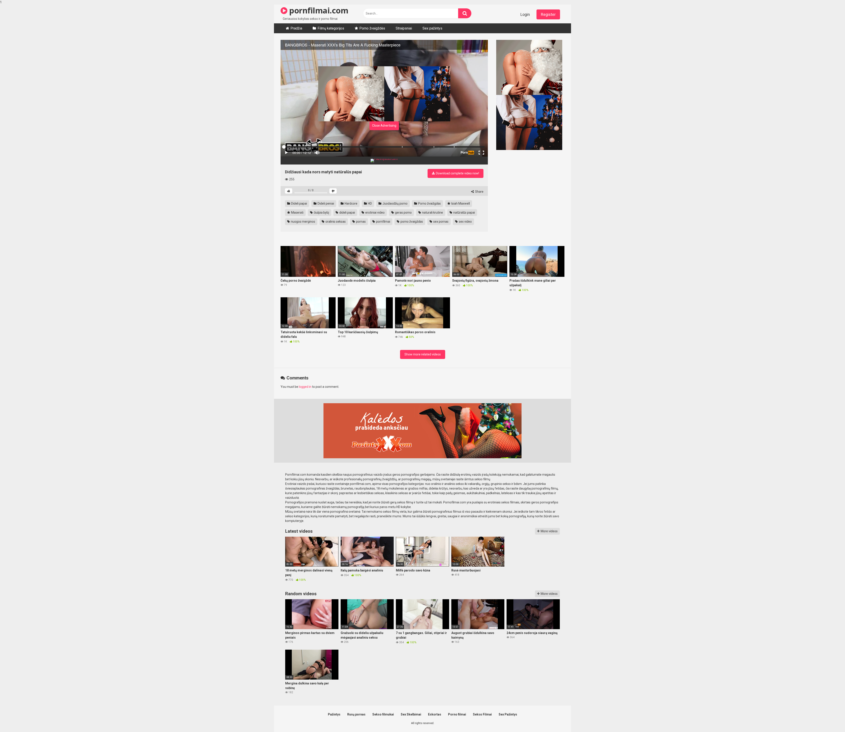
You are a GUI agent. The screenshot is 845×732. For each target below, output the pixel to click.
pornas (360, 221)
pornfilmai (382, 221)
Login (525, 14)
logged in (305, 386)
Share (478, 191)
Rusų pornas (356, 714)
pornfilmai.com (317, 10)
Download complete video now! (457, 173)
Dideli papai (298, 203)
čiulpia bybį (321, 212)
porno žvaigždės (411, 221)
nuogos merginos (302, 221)
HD (369, 203)
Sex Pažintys (508, 714)
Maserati (296, 212)
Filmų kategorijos (331, 28)
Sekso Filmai (482, 714)
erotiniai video (375, 212)
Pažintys (334, 714)
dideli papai (347, 212)
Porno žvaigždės (372, 28)
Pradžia (296, 28)
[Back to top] (830, 719)
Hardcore (350, 203)
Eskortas (434, 714)
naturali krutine (432, 212)
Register (548, 14)
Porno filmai (457, 714)
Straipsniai (404, 28)
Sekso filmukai (383, 714)
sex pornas (440, 221)
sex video (465, 221)
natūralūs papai (464, 212)
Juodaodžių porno (395, 203)
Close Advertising (384, 125)
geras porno (403, 212)
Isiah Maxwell (460, 203)
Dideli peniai (325, 203)
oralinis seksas (335, 221)
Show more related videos (422, 354)
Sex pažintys (432, 28)
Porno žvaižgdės (429, 203)
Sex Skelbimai (411, 714)
